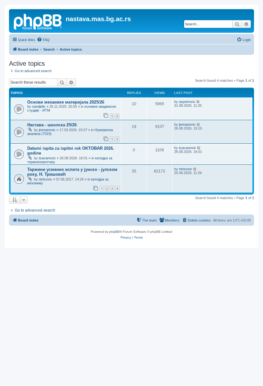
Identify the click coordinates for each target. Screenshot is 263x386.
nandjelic (39, 106)
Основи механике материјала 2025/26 (65, 102)
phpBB (114, 231)
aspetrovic (187, 102)
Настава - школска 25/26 (52, 124)
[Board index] (38, 21)
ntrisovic (45, 179)
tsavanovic (47, 158)
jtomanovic (47, 130)
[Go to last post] (198, 102)
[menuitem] (43, 40)
